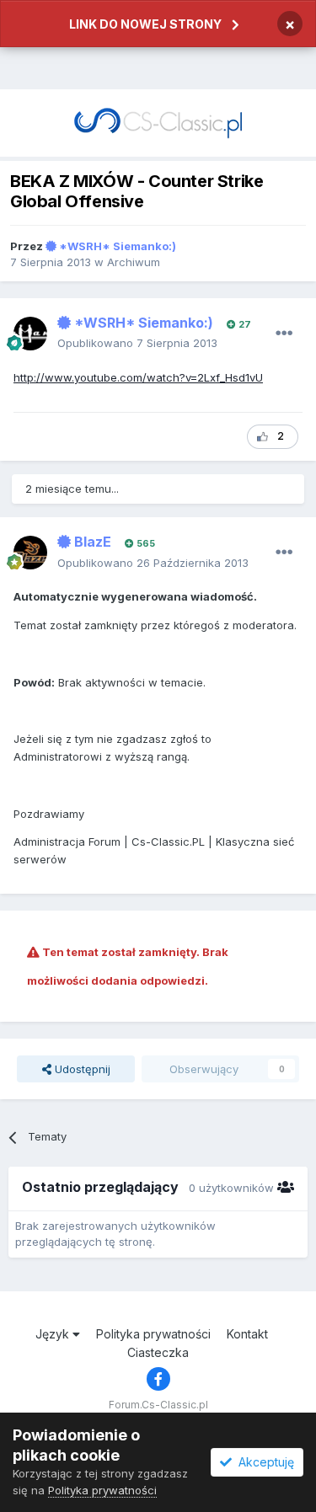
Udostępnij (80, 1069)
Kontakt (247, 1334)
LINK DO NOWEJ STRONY (145, 24)
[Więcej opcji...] (284, 333)
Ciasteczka (158, 1352)
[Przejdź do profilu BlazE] (30, 552)
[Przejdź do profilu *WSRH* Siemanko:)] (30, 333)
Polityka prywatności (153, 1334)
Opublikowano (137, 343)
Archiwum (133, 262)
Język (53, 1334)
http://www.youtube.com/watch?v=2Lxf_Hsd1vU (138, 377)
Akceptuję (263, 1462)
